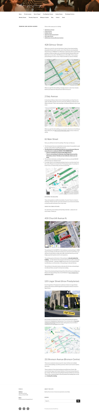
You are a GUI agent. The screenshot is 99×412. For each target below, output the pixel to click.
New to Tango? (37, 14)
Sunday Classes (59, 14)
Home (20, 14)
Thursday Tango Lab (33, 17)
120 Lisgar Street (49, 36)
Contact (58, 17)
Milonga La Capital (44, 17)
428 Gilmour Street (49, 29)
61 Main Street (48, 33)
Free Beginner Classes (48, 14)
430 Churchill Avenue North (51, 34)
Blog (52, 17)
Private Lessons (27, 14)
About (63, 17)
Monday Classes (22, 17)
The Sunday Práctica (69, 14)
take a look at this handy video (61, 130)
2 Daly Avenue (48, 31)
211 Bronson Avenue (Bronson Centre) (54, 37)
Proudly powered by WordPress (51, 408)
